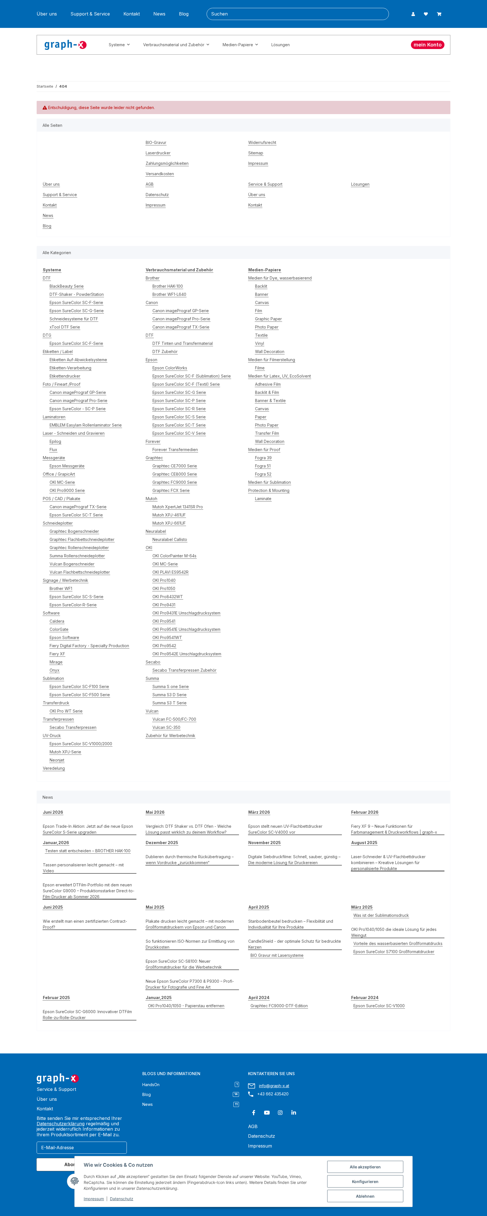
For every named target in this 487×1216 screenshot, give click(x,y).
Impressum (94, 1198)
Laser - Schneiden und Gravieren (74, 433)
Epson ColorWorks (169, 367)
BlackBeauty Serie (67, 286)
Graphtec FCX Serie (171, 490)
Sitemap (255, 152)
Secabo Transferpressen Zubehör (184, 670)
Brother (153, 278)
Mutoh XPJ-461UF (169, 514)
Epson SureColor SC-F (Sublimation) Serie (191, 376)
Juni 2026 (53, 812)
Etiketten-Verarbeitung (70, 367)
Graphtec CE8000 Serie (174, 474)
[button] (413, 14)
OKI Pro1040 (164, 580)
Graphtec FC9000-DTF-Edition (279, 1005)
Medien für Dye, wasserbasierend (280, 278)
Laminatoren (54, 416)
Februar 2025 (56, 997)
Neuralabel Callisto (169, 539)
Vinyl (259, 343)
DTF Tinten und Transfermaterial (182, 343)
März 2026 (259, 812)
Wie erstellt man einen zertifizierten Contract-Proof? (85, 924)
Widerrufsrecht (262, 142)
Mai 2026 (155, 812)
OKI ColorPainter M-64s (174, 555)
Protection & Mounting (268, 490)
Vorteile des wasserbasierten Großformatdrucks (397, 943)
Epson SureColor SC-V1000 (379, 1005)
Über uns (47, 14)
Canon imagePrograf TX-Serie (78, 506)
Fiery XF (57, 653)
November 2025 (264, 842)
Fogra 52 (263, 474)
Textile (261, 335)
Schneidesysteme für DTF (74, 318)
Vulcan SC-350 (166, 727)
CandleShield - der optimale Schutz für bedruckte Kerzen (294, 944)
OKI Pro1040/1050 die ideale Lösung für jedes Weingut (394, 932)
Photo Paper (266, 327)
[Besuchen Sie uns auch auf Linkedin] (293, 1112)
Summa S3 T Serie (169, 702)
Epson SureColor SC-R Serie (179, 408)
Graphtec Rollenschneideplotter (79, 547)
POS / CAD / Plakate (61, 498)
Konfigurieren (365, 1181)
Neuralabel (156, 531)
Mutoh (151, 498)
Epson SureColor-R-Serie (73, 604)
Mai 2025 (155, 907)
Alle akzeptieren (365, 1166)
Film (258, 310)
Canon (152, 302)
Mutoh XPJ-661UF (169, 523)
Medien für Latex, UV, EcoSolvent (279, 376)
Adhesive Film (268, 384)
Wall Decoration (269, 351)
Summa (152, 678)
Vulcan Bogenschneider (72, 564)
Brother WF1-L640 (169, 294)
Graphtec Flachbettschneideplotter (82, 539)
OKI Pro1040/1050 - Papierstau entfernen (186, 1005)
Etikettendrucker (65, 376)
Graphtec (154, 457)
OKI (149, 547)
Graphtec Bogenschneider (74, 531)
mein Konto (428, 45)
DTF (47, 278)
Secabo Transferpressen (73, 727)
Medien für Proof (264, 449)
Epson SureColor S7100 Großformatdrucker (393, 951)
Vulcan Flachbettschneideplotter (80, 572)
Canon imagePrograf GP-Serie (78, 392)
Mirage (56, 662)
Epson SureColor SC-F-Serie (76, 302)
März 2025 (362, 907)
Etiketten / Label (58, 351)
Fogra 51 (263, 465)
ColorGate (59, 629)
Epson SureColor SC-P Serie (179, 400)
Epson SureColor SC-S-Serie (76, 596)
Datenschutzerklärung (61, 1123)
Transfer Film (267, 433)
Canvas (262, 302)
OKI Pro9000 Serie (67, 490)
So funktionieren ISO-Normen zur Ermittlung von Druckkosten (190, 944)
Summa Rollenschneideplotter (77, 555)
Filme (260, 367)
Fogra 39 (263, 457)
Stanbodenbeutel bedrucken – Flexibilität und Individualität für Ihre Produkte (290, 924)
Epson (151, 359)
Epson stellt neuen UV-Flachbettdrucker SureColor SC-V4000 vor (285, 829)
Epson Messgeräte (67, 465)
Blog (184, 14)
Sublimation (53, 678)
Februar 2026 (364, 812)
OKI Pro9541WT (167, 637)
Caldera (57, 621)
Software (51, 613)
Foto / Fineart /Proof (61, 384)
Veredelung (54, 768)
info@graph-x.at (274, 1085)
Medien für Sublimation (269, 482)
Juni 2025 (53, 907)
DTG (47, 335)
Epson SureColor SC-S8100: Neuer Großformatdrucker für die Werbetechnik (184, 964)
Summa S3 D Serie (169, 694)
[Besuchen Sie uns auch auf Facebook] (253, 1112)
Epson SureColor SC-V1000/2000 (81, 743)
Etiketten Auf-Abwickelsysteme (78, 359)
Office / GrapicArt (59, 474)
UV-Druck (52, 735)
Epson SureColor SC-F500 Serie (80, 694)
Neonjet (57, 760)
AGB (150, 184)
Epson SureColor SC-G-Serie (77, 310)
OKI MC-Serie (62, 482)
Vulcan (152, 711)
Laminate (263, 498)
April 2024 (258, 997)
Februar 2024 (364, 997)
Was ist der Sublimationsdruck (381, 915)
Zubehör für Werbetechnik (170, 735)
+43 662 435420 (273, 1093)
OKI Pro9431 (163, 604)
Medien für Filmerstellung (271, 359)
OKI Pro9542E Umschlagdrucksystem (186, 653)
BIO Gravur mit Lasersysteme (277, 955)
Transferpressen (58, 719)
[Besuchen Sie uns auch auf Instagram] (280, 1112)
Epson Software (64, 637)
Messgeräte (54, 457)
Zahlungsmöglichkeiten (167, 163)
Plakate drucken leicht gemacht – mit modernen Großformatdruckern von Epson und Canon (190, 924)
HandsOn (190, 1084)
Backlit (261, 286)
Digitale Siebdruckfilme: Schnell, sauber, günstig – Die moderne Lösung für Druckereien (294, 859)
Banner (261, 294)
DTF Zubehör (165, 351)
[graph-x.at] (65, 44)
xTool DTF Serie (65, 327)
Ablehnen (365, 1196)
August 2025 (364, 842)
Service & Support (265, 184)
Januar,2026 (56, 842)
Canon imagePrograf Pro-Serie (78, 400)
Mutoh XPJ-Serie (65, 751)
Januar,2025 (159, 997)
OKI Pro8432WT (167, 596)
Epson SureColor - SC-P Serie (78, 408)
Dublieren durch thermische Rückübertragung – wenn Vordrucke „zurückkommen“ (190, 859)
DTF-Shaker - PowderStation (77, 294)
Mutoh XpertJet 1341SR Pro (177, 506)
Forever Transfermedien (175, 449)
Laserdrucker (158, 152)
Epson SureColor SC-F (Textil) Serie (186, 384)
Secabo (153, 662)
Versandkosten (160, 173)
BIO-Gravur (156, 142)
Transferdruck (56, 702)
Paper (260, 416)
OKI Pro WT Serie (66, 711)
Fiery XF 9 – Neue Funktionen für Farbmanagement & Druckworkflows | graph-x (394, 829)
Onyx (54, 670)
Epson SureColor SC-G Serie (179, 392)
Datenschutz (121, 1198)
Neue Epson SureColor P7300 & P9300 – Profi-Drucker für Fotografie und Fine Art (190, 984)
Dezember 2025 (162, 842)
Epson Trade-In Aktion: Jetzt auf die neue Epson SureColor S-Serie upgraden (88, 829)
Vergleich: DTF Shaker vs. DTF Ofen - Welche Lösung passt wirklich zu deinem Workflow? (188, 829)
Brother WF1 (61, 588)
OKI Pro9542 (164, 645)
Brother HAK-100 (167, 286)
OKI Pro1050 (163, 588)
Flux (53, 449)
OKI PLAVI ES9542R (170, 572)
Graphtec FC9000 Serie (174, 482)
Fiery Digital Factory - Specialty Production (89, 645)
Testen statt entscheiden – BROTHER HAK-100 (87, 850)
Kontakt (131, 14)
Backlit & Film (267, 392)
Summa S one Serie (170, 686)
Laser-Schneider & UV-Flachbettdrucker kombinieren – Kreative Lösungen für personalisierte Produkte (388, 862)
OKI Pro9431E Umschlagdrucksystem (186, 613)
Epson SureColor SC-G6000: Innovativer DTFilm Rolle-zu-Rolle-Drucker (87, 1014)
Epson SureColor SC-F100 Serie (79, 686)
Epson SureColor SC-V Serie (179, 433)
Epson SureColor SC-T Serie (76, 514)
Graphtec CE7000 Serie (174, 465)
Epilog (55, 441)
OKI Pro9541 (163, 621)
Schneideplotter (58, 523)
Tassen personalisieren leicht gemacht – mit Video (83, 867)
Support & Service (90, 14)
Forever (153, 441)
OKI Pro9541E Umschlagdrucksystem (186, 629)
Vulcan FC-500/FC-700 (174, 719)
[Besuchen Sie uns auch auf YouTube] (266, 1112)
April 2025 (258, 907)
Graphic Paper (268, 318)
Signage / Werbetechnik (65, 580)
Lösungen (280, 44)
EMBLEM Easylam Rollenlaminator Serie (86, 425)
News (159, 14)
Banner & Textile (270, 400)
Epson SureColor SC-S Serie (179, 416)
